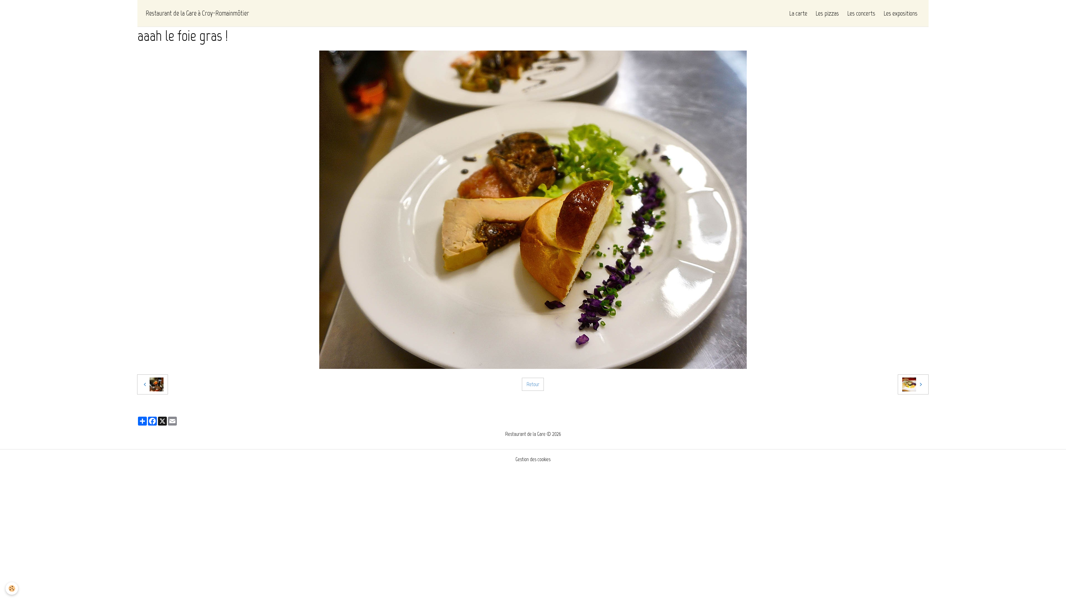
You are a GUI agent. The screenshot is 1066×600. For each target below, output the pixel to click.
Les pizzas (827, 13)
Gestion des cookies (533, 459)
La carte (798, 13)
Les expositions (900, 13)
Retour (532, 384)
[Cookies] (12, 588)
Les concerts (861, 13)
